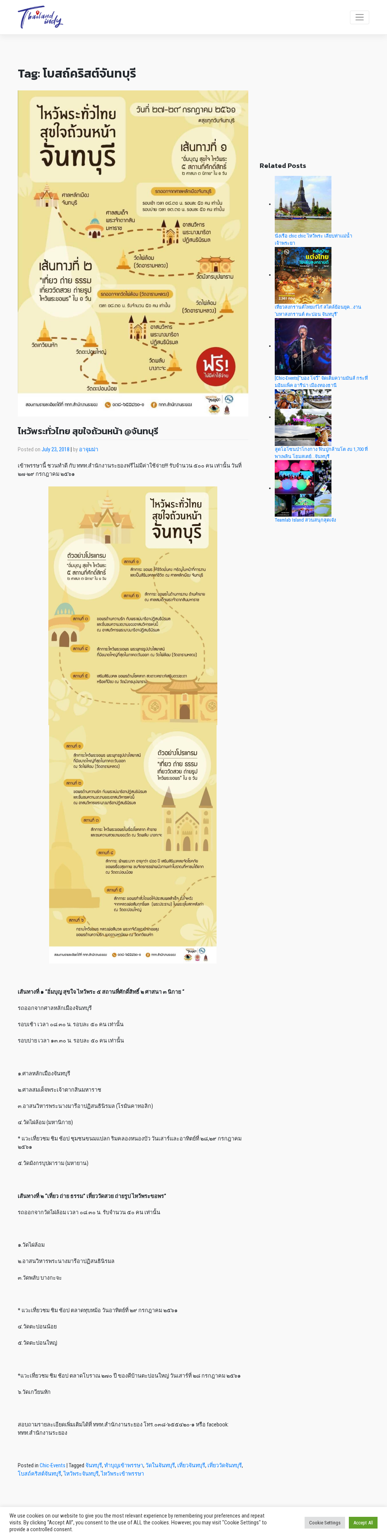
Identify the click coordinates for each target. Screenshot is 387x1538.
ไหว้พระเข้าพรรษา (122, 1474)
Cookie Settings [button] (325, 1523)
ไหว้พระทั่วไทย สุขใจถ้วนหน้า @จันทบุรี (88, 431)
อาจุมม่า (88, 449)
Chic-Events (52, 1465)
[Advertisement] (314, 104)
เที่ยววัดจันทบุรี (224, 1465)
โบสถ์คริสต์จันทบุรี (39, 1474)
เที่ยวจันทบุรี (191, 1465)
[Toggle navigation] (359, 17)
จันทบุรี (93, 1465)
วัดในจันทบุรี (160, 1465)
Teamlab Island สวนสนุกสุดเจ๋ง (305, 520)
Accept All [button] (363, 1523)
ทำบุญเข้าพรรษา (123, 1465)
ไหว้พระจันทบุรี (81, 1474)
